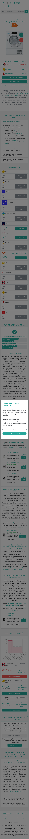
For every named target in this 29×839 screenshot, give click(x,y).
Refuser (15, 429)
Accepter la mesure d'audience (14, 434)
